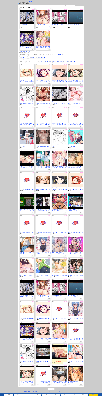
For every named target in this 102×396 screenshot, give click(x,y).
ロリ (24, 61)
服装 (58, 61)
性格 (64, 61)
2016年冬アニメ (23, 57)
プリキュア (48, 54)
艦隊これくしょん (24, 54)
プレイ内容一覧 (44, 61)
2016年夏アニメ (41, 57)
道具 (74, 61)
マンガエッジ (20, 391)
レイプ (27, 61)
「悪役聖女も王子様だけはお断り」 (29, 391)
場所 (71, 61)
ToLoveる (54, 54)
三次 (46, 394)
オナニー (33, 61)
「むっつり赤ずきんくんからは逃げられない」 (56, 391)
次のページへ (51, 389)
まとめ (65, 394)
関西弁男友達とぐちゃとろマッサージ (41, 391)
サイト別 (83, 394)
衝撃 (74, 394)
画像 (21, 61)
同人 (27, 394)
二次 (37, 394)
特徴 (61, 61)
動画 (55, 394)
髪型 (54, 61)
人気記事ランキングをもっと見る (24, 51)
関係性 (50, 61)
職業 (68, 61)
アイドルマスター (33, 54)
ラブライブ (41, 54)
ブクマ (93, 394)
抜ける (37, 61)
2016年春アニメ (32, 57)
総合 (18, 394)
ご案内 (9, 394)
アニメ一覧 (60, 54)
